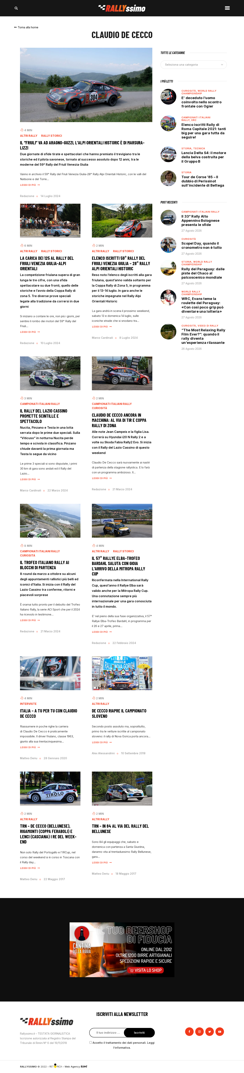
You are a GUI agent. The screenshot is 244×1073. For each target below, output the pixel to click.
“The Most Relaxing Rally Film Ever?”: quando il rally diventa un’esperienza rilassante (203, 336)
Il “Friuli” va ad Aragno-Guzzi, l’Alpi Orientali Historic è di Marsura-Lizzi (82, 145)
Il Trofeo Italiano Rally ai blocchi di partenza (44, 565)
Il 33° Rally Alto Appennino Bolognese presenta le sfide (200, 220)
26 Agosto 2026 (191, 348)
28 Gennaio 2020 (55, 758)
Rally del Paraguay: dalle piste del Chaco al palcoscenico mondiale (203, 273)
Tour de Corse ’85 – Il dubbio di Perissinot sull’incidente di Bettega (202, 181)
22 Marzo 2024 (57, 490)
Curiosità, (189, 90)
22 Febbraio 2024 (124, 643)
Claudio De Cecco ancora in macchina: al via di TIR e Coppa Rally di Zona (119, 420)
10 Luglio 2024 (50, 343)
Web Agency (73, 1066)
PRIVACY (219, 1066)
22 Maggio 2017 (54, 879)
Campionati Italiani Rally (40, 403)
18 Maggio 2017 (126, 873)
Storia (186, 172)
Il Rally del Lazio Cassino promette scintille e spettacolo (43, 416)
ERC (194, 120)
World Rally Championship (199, 92)
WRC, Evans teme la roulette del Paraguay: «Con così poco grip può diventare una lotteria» (202, 305)
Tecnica (199, 148)
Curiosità (99, 408)
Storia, (187, 148)
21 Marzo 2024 (122, 489)
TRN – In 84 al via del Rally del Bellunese (120, 828)
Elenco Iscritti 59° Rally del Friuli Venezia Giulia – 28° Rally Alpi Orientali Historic (121, 263)
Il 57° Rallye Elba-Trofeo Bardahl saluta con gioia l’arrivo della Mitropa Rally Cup (118, 566)
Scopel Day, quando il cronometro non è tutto (201, 245)
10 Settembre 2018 (133, 753)
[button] (26, 27)
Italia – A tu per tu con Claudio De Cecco (48, 713)
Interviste (28, 703)
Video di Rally (208, 325)
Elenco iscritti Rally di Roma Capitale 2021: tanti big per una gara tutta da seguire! (203, 131)
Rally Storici (51, 135)
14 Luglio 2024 (50, 196)
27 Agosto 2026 (191, 230)
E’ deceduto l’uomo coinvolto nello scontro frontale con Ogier (201, 102)
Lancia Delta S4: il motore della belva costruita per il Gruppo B (203, 157)
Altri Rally (28, 135)
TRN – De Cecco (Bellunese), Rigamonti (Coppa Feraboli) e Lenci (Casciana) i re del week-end (48, 833)
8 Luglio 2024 (128, 337)
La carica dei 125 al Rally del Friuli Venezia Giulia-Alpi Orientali (47, 263)
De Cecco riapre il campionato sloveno (119, 713)
